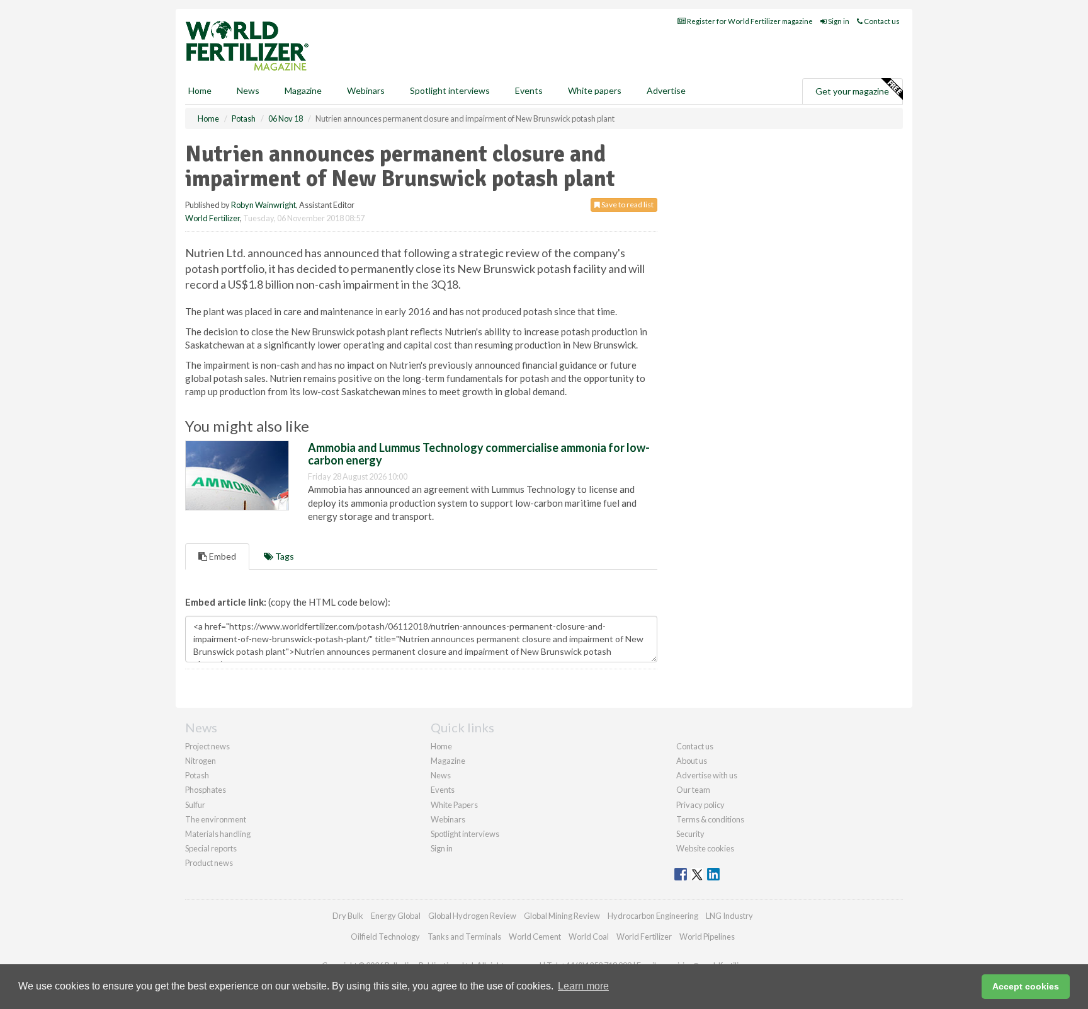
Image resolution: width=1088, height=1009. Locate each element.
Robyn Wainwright (263, 205)
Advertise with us (706, 775)
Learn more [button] (583, 986)
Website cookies (705, 848)
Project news (207, 746)
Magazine (303, 90)
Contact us (881, 21)
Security (690, 834)
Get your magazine (852, 91)
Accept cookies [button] (1025, 986)
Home (200, 90)
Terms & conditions (710, 819)
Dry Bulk (347, 916)
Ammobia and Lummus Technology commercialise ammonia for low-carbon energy (479, 454)
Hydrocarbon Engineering (653, 916)
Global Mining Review (562, 916)
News (441, 775)
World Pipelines (707, 936)
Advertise (666, 90)
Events (529, 90)
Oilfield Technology (385, 936)
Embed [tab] (221, 556)
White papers (594, 90)
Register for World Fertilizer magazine (749, 21)
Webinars (366, 90)
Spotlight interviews (450, 90)
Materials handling (218, 834)
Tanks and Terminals (464, 936)
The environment (215, 819)
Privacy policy (700, 805)
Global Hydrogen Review (472, 916)
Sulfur (195, 805)
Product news (209, 863)
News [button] (248, 90)
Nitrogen (200, 761)
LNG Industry (729, 916)
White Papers (454, 805)
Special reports (211, 848)
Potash (197, 775)
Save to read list (627, 204)
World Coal (589, 936)
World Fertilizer (212, 218)
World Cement (535, 936)
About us (691, 761)
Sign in (838, 21)
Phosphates (205, 790)
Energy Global (396, 916)
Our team (693, 790)
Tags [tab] (283, 556)
